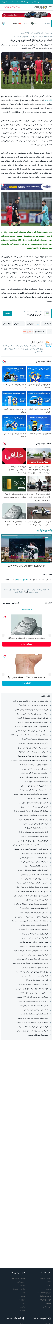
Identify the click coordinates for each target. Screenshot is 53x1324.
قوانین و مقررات (22, 579)
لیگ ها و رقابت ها (19, 1289)
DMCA (48, 1303)
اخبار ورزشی (21, 1282)
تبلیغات (48, 1285)
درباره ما (48, 1289)
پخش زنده (22, 1310)
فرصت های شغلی (45, 1296)
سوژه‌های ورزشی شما (18, 1278)
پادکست (22, 1285)
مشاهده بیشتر (25, 609)
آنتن (24, 1303)
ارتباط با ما (47, 1282)
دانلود (7, 313)
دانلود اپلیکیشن (45, 1278)
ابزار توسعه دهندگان (44, 1292)
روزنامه (23, 1296)
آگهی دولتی (47, 1307)
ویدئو (23, 1292)
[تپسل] (2, 185)
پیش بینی (22, 1307)
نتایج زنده (22, 1299)
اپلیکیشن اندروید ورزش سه (12, 7)
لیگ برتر (48, 100)
